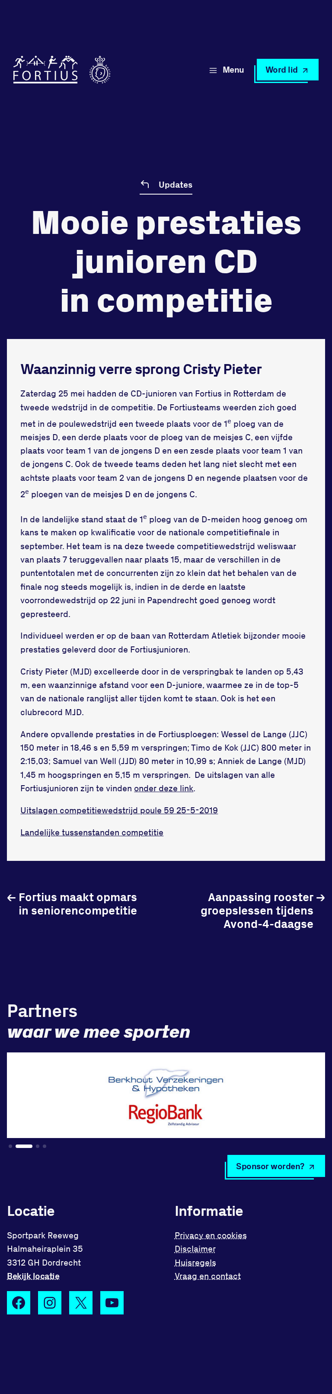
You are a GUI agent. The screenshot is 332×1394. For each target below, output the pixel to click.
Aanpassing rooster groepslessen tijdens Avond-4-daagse (263, 910)
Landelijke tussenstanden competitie (91, 832)
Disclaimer (195, 1248)
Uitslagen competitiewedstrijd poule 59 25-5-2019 (119, 810)
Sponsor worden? (270, 1166)
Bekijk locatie (33, 1275)
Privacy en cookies (211, 1235)
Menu (233, 69)
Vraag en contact (208, 1275)
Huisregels (195, 1262)
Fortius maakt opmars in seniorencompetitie (72, 903)
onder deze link (163, 788)
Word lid (281, 69)
